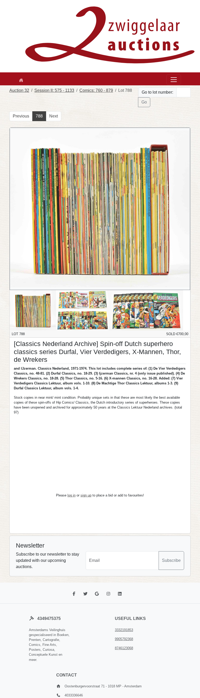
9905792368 (124, 639)
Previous (21, 116)
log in (71, 495)
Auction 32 (19, 90)
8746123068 (124, 648)
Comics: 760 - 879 (96, 90)
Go (144, 102)
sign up (85, 495)
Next (53, 116)
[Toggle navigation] (173, 79)
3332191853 (124, 630)
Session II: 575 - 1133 (54, 90)
